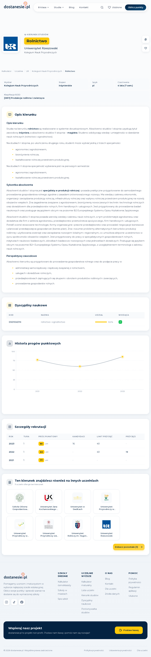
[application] (75, 372)
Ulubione (133, 596)
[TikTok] (14, 602)
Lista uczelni (87, 590)
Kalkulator (7, 71)
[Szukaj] (102, 7)
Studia (57, 7)
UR (27, 71)
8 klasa (42, 7)
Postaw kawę (131, 630)
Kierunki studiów (89, 595)
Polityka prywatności (94, 650)
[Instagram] (6, 602)
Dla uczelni (110, 589)
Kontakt (83, 7)
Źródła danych (112, 594)
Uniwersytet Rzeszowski (41, 48)
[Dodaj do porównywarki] (145, 39)
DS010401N (15, 322)
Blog (71, 7)
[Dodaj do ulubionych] (145, 48)
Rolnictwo (70, 71)
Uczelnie (19, 71)
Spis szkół (63, 599)
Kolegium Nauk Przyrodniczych (40, 52)
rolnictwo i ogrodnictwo (53, 322)
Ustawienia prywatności (120, 650)
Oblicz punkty (135, 7)
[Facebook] (22, 602)
